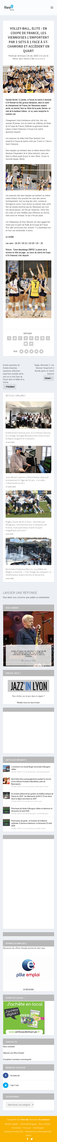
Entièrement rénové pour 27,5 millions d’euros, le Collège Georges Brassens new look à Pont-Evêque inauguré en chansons (28, 435)
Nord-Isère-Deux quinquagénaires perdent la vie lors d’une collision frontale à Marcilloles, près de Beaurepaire (31, 781)
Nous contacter (9, 1046)
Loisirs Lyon (38, 801)
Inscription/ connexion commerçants (17, 1059)
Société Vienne (40, 828)
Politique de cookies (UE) (13, 1131)
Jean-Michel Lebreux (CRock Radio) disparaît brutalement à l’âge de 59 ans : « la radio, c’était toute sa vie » (27, 480)
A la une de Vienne (28, 786)
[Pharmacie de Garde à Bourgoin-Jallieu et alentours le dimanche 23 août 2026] (6, 810)
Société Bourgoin (42, 813)
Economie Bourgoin (43, 772)
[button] (24, 664)
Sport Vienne (24, 58)
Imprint (28, 1135)
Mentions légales (11, 1124)
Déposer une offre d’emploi (13, 1053)
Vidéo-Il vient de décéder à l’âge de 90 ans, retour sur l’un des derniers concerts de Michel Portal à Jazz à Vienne (28, 653)
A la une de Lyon (27, 801)
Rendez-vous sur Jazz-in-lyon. (28, 702)
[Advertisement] (24, 735)
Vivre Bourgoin (38, 1128)
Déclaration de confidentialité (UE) (38, 1131)
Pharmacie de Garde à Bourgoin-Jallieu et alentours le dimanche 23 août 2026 (31, 809)
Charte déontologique (28, 1124)
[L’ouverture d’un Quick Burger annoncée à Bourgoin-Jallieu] (6, 768)
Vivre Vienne (16, 1128)
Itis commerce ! (44, 1119)
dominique (21, 55)
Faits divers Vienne (41, 786)
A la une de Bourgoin (29, 772)
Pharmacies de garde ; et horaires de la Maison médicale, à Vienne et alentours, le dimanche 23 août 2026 (31, 823)
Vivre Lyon (27, 1128)
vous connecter (19, 597)
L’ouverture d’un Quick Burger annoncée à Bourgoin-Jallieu (31, 767)
